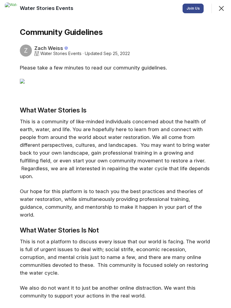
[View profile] (11, 8)
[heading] (47, 8)
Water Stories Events (61, 53)
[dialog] (115, 154)
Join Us (193, 8)
